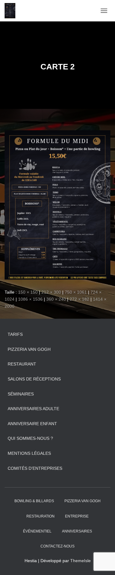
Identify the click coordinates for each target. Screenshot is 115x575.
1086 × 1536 (30, 299)
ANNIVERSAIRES (77, 531)
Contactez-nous (57, 546)
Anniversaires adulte (33, 408)
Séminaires (21, 393)
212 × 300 (51, 292)
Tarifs (15, 334)
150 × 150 (28, 292)
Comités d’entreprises (35, 468)
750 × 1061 (76, 292)
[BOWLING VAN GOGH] (12, 10)
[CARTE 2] (57, 204)
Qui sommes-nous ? (30, 438)
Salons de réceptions (34, 379)
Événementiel (37, 531)
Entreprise (77, 516)
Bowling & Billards (34, 501)
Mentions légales (29, 453)
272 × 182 (79, 299)
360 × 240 (56, 299)
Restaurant (22, 364)
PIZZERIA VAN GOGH (29, 349)
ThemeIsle (80, 560)
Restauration (40, 516)
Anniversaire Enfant (32, 423)
